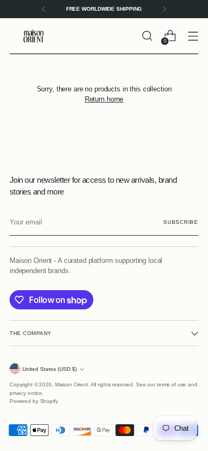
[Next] (164, 9)
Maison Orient (71, 384)
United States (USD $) (49, 369)
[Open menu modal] (193, 36)
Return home (104, 99)
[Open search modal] (147, 36)
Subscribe (180, 222)
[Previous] (43, 9)
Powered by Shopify (34, 401)
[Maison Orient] (34, 36)
